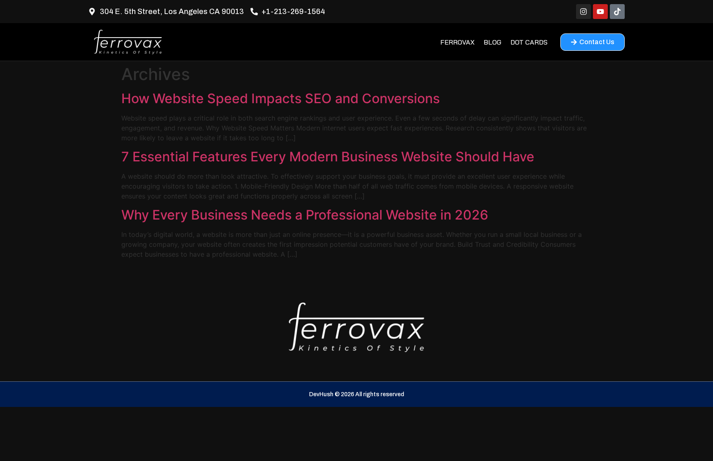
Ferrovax (457, 42)
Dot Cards (529, 42)
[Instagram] (583, 11)
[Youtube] (600, 11)
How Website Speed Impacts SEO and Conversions (280, 98)
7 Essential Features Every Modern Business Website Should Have (327, 157)
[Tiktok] (617, 11)
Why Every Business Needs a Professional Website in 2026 (304, 215)
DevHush (321, 394)
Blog (492, 42)
